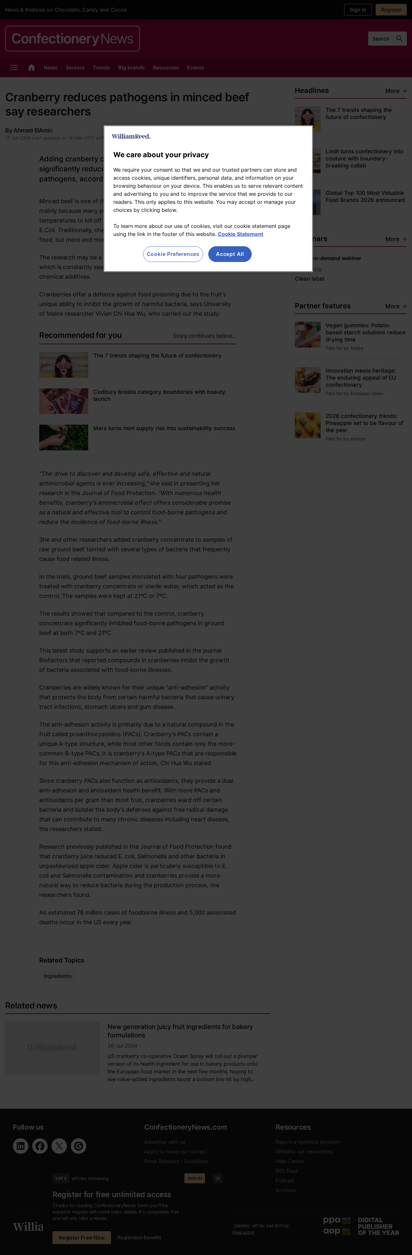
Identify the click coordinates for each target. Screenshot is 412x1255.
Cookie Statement (240, 234)
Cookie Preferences (173, 254)
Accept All (230, 254)
